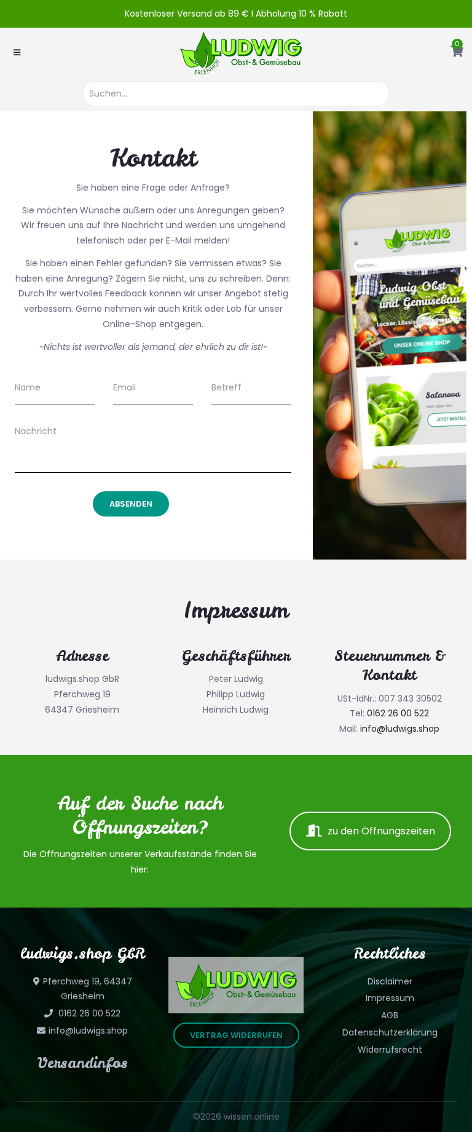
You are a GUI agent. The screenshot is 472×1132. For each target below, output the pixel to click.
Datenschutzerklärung (390, 1032)
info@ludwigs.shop (399, 728)
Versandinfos (82, 1063)
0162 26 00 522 (398, 713)
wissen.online (252, 1116)
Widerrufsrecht (390, 1049)
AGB (389, 1015)
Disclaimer (390, 981)
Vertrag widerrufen (236, 1035)
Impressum (390, 998)
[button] (456, 52)
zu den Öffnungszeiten (381, 831)
